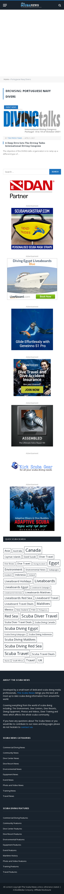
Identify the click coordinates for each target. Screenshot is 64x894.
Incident (8, 575)
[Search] (59, 5)
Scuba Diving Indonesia (40, 634)
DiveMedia (19, 890)
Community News (11, 752)
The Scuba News (29, 887)
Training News (9, 790)
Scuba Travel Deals (43, 654)
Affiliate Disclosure (42, 890)
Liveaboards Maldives (38, 592)
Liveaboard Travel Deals (19, 603)
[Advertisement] (32, 43)
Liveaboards (45, 580)
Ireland (32, 575)
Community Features (12, 823)
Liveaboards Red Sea (18, 598)
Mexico (9, 609)
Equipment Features (12, 844)
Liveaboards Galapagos (41, 587)
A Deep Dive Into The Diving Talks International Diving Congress (25, 144)
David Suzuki (30, 556)
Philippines (43, 610)
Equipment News (10, 774)
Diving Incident (39, 564)
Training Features (11, 866)
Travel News (8, 796)
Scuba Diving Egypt (21, 628)
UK (40, 660)
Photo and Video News (13, 785)
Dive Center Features (12, 828)
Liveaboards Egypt (16, 587)
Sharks (7, 661)
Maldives (43, 603)
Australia (17, 550)
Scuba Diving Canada (45, 622)
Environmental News (36, 569)
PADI (33, 609)
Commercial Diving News (14, 747)
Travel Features (10, 872)
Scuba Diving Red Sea (23, 646)
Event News (11, 107)
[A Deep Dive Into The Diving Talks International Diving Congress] (32, 120)
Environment (13, 569)
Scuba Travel (17, 653)
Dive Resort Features (12, 834)
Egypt (54, 563)
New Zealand (22, 610)
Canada (33, 550)
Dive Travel (23, 563)
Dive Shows (9, 564)
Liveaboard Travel (46, 598)
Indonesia (20, 574)
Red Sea (11, 616)
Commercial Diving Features (15, 817)
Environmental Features (14, 839)
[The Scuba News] (32, 5)
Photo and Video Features (14, 861)
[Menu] (5, 5)
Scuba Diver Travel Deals (18, 622)
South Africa (18, 660)
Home (6, 79)
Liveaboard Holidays (18, 581)
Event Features (10, 850)
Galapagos (54, 569)
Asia (7, 550)
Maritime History (10, 855)
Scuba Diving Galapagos (15, 634)
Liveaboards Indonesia (13, 593)
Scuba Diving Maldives (20, 639)
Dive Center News (11, 758)
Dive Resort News (11, 763)
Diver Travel (46, 556)
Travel (30, 660)
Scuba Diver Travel (39, 616)
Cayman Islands (13, 556)
